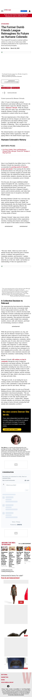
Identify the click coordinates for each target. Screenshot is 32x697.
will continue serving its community (13, 360)
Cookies (11, 689)
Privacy (3, 689)
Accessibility (16, 689)
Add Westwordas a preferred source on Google (11, 81)
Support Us (23, 11)
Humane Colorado (11, 107)
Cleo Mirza (6, 48)
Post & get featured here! (10, 578)
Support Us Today (11, 429)
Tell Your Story (15, 87)
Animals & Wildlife (6, 87)
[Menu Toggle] (2, 11)
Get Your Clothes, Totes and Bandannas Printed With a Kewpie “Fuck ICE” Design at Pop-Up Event (16, 151)
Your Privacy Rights (25, 689)
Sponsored (5, 24)
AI (20, 689)
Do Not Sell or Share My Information (16, 694)
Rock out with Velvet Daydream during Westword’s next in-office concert (16, 15)
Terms (6, 689)
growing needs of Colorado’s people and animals (14, 168)
